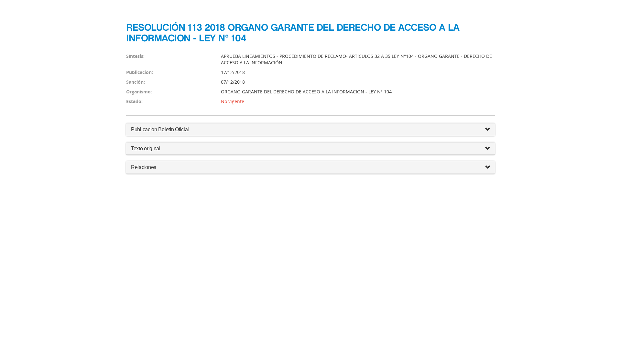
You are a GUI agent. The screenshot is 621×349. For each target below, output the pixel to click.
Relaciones (143, 167)
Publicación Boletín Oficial (160, 129)
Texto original (145, 148)
